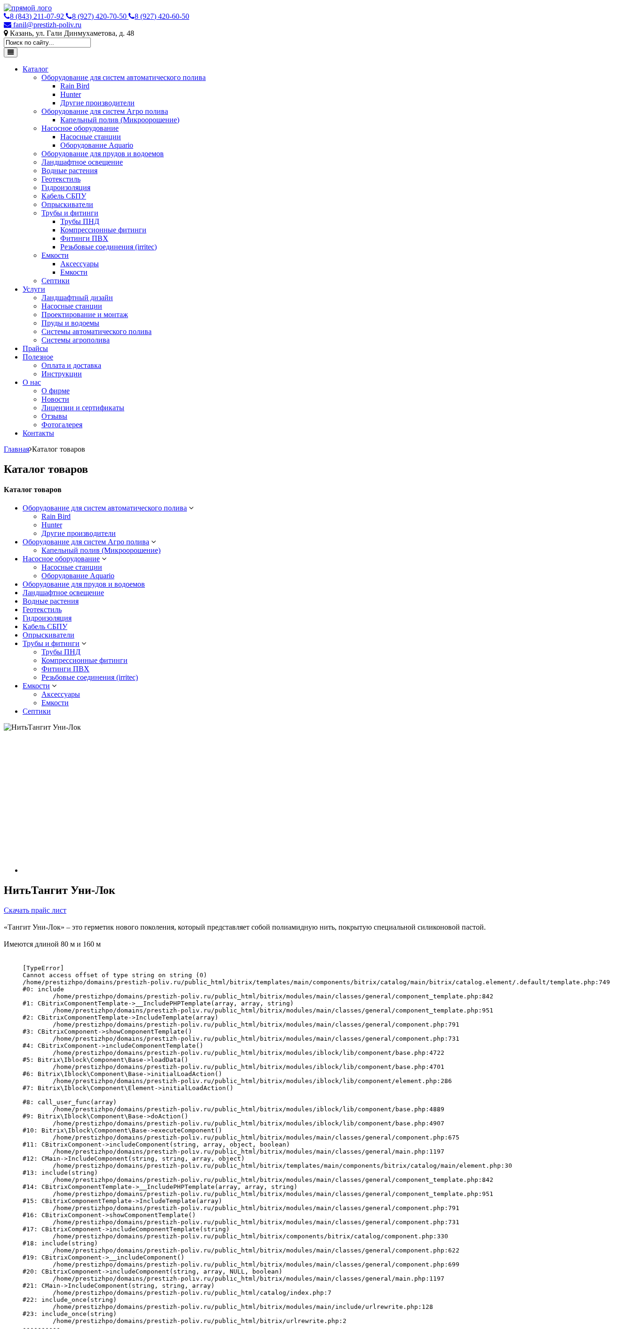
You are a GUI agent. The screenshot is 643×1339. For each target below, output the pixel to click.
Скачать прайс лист (35, 910)
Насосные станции (90, 137)
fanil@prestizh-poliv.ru (46, 25)
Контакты (38, 433)
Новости (55, 399)
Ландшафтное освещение (82, 162)
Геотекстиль (60, 179)
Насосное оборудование (80, 128)
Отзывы (54, 416)
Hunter (70, 94)
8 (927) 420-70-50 (100, 16)
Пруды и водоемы (70, 323)
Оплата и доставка (71, 365)
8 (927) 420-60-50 (162, 16)
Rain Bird (74, 86)
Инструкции (61, 374)
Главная (16, 449)
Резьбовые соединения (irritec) (108, 247)
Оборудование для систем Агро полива (104, 111)
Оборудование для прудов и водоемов (102, 154)
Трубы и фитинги (69, 213)
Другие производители (97, 103)
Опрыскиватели (67, 204)
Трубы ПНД (79, 221)
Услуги (34, 289)
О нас (32, 382)
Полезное (38, 357)
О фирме (55, 391)
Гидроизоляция (65, 187)
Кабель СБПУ (63, 196)
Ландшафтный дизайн (77, 298)
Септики (55, 281)
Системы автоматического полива (96, 331)
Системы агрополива (75, 340)
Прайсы (35, 348)
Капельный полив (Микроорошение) (119, 120)
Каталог (35, 69)
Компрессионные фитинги (103, 230)
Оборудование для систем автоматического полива (123, 77)
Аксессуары (79, 264)
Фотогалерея (61, 425)
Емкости (55, 255)
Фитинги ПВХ (84, 238)
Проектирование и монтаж (84, 315)
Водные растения (69, 171)
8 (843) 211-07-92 (38, 16)
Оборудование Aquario (96, 145)
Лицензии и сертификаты (82, 408)
